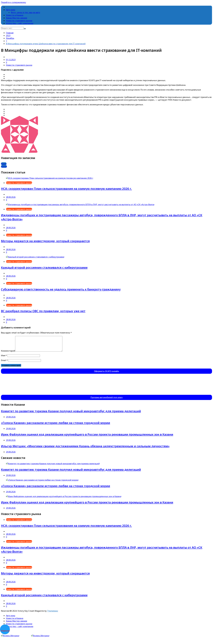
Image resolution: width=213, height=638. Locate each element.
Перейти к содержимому (13, 2)
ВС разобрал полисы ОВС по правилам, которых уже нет (43, 311)
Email (4, 360)
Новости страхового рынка (19, 20)
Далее (4, 166)
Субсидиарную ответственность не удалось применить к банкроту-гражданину (61, 289)
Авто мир (10, 9)
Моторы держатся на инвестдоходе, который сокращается (45, 241)
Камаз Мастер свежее (16, 18)
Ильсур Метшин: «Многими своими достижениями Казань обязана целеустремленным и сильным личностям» (85, 446)
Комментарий (8, 350)
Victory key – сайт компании (19, 23)
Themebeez (52, 611)
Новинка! (5, 630)
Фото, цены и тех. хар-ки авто (25, 12)
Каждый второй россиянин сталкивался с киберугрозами (44, 267)
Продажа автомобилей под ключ (106, 397)
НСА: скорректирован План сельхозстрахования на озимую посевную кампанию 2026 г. (66, 188)
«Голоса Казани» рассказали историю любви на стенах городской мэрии (55, 423)
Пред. (4, 163)
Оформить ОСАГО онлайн (106, 371)
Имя (4, 355)
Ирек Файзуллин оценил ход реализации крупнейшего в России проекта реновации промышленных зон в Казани (87, 434)
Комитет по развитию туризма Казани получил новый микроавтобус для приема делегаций (71, 411)
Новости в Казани (14, 15)
